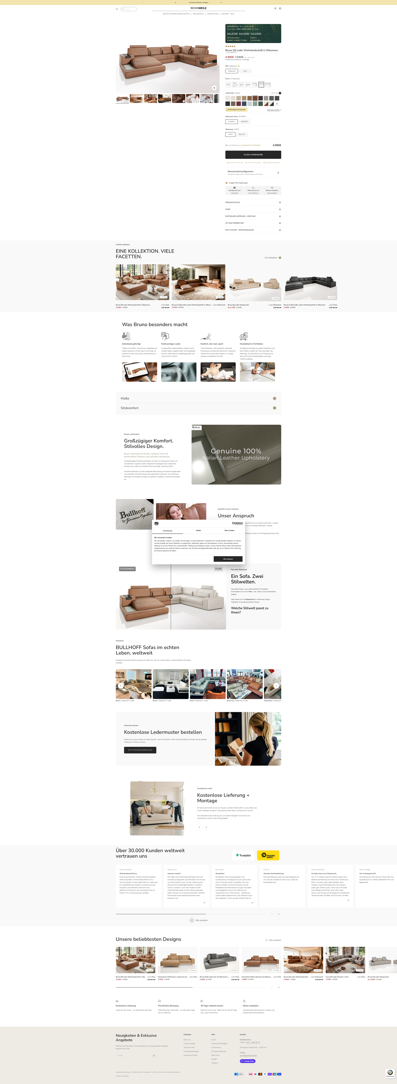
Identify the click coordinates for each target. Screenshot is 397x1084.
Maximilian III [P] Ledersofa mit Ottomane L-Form (257, 977)
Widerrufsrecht (137, 1072)
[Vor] (221, 2)
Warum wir (212, 14)
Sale (232, 14)
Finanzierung (216, 1047)
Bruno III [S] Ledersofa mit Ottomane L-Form (215, 977)
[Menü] (393, 1070)
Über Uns (187, 1040)
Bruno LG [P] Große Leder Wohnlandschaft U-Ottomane (304, 305)
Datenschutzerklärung (123, 1072)
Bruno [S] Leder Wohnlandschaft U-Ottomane (297, 977)
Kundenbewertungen (191, 1051)
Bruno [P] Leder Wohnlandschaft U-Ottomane (133, 305)
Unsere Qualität (189, 1043)
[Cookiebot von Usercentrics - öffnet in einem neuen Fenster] (234, 523)
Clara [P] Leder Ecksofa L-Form (337, 977)
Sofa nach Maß (189, 1047)
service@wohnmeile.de (248, 1055)
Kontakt (214, 1059)
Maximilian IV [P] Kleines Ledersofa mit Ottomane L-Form (173, 977)
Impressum (147, 1072)
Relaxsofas (198, 14)
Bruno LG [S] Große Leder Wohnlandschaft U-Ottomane (192, 305)
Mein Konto (215, 1055)
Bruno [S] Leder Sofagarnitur (238, 305)
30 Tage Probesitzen (218, 1051)
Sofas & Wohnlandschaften (176, 14)
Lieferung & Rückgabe (219, 1043)
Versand (161, 1072)
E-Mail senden (234, 193)
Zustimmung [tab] (167, 531)
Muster (225, 14)
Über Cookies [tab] (229, 530)
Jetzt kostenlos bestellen (140, 750)
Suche (213, 1040)
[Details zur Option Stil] (238, 66)
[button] (230, 46)
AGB (154, 1072)
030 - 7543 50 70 (253, 193)
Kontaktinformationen (173, 1072)
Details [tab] (198, 530)
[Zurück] (175, 2)
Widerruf (214, 1063)
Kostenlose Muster (190, 1055)
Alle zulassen (228, 559)
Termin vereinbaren (272, 193)
